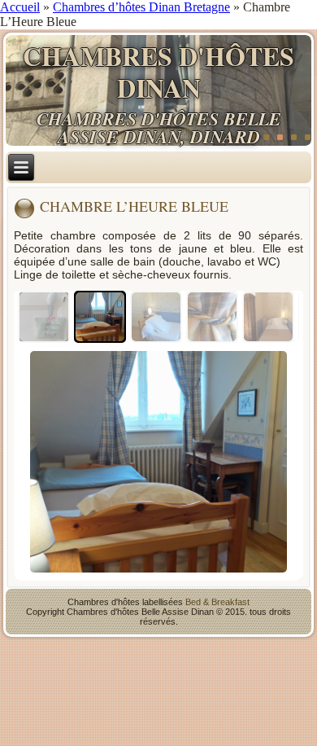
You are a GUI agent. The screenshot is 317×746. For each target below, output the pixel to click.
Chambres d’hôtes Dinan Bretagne (141, 7)
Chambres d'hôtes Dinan (158, 71)
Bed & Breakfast (217, 602)
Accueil (20, 7)
